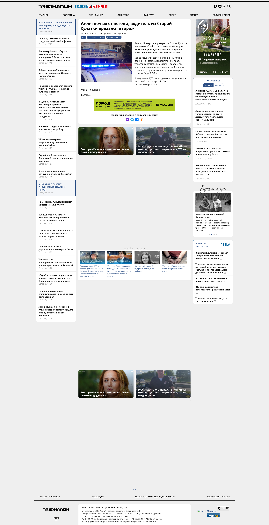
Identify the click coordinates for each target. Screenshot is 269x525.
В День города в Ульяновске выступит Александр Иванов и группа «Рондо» (55, 73)
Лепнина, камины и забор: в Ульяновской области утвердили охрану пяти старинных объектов (56, 311)
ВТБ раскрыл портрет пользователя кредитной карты (52, 186)
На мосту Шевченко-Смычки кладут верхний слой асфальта (55, 40)
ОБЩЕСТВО (123, 15)
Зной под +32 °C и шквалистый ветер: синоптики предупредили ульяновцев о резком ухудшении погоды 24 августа (212, 95)
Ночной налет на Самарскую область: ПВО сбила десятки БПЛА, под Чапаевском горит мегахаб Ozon (211, 170)
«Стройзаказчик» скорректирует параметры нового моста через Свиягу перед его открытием (56, 278)
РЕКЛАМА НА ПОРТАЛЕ (218, 496)
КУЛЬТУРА (148, 15)
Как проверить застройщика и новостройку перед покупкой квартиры (55, 25)
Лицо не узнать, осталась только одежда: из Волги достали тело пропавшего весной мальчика (209, 115)
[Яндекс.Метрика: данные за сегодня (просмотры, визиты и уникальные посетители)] (207, 511)
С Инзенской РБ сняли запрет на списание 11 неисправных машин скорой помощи (56, 233)
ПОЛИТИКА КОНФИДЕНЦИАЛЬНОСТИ (155, 496)
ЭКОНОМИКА (96, 15)
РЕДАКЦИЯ (98, 496)
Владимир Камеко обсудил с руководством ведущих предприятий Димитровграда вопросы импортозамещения (54, 55)
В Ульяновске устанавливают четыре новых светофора (211, 279)
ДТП (83, 37)
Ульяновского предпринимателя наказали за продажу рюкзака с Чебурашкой (56, 262)
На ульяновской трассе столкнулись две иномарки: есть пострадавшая (56, 293)
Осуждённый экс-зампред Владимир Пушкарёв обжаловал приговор (56, 158)
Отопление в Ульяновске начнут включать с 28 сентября (55, 172)
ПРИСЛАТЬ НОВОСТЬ (50, 496)
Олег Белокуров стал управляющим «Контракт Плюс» (56, 248)
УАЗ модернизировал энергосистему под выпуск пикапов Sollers (53, 142)
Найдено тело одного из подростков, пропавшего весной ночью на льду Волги (212, 151)
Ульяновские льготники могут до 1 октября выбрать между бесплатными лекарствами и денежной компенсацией (211, 268)
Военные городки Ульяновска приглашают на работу (55, 128)
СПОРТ (172, 15)
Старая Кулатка (113, 37)
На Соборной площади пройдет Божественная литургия (55, 203)
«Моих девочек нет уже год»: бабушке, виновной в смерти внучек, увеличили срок (211, 134)
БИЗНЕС (194, 15)
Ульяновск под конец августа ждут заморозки (211, 299)
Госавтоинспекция (96, 37)
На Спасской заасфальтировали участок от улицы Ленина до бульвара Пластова (56, 88)
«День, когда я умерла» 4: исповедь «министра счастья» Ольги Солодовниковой (55, 217)
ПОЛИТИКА (69, 15)
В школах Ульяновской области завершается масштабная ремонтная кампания (212, 255)
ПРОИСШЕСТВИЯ (221, 15)
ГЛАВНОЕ (43, 15)
